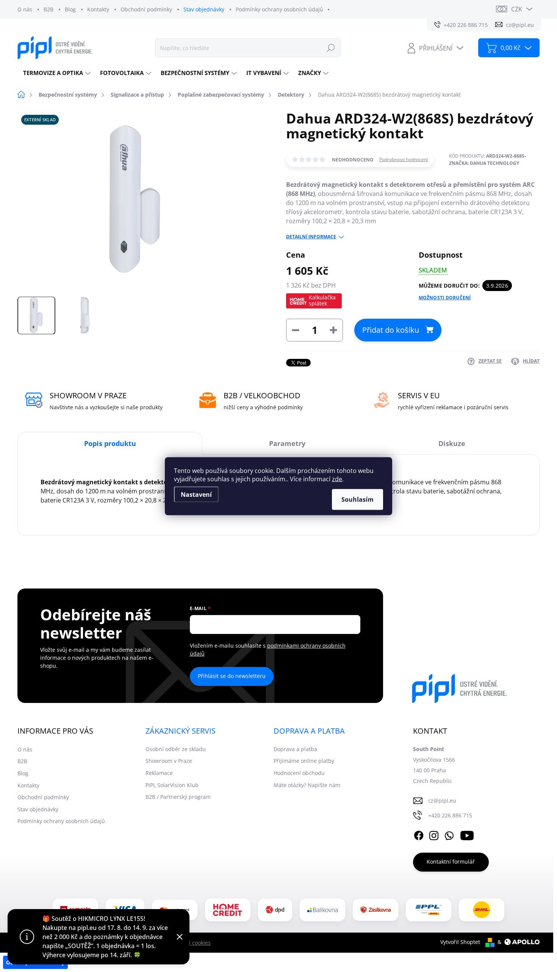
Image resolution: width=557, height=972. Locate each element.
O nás (24, 9)
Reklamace (159, 772)
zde (337, 478)
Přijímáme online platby (304, 760)
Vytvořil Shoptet (460, 941)
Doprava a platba (295, 749)
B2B (48, 9)
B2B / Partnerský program (178, 796)
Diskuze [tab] (451, 443)
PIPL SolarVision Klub (172, 785)
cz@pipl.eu (442, 800)
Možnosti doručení (445, 298)
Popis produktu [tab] (110, 443)
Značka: (484, 163)
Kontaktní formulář (451, 861)
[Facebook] (418, 834)
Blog (70, 9)
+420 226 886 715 (450, 815)
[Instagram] (434, 834)
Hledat (330, 47)
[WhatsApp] (449, 834)
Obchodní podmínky (146, 9)
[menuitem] (55, 73)
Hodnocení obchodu (299, 772)
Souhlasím (357, 499)
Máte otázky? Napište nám (307, 785)
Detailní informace (311, 237)
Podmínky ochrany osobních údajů (279, 9)
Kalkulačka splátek (322, 300)
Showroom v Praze (169, 760)
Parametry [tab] (287, 443)
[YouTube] (467, 834)
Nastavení (196, 494)
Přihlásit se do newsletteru (232, 675)
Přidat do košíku (390, 330)
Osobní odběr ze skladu (176, 749)
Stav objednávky (203, 9)
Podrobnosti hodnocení (403, 159)
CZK (516, 9)
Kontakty (98, 9)
